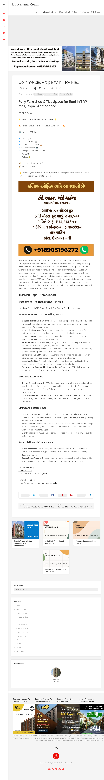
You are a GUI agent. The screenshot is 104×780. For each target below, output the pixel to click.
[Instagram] (4, 26)
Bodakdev (38, 94)
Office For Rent (64, 12)
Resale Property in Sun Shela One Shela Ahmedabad (23, 543)
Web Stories (95, 12)
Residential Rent (23, 617)
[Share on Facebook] (46, 495)
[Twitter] (4, 39)
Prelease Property (23, 628)
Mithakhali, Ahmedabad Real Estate (54, 542)
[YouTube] (4, 13)
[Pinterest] (4, 33)
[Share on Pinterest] (65, 495)
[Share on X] (28, 495)
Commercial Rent (50, 94)
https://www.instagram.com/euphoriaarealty (37, 483)
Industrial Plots (22, 636)
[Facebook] (4, 20)
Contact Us (84, 12)
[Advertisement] (56, 30)
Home (37, 12)
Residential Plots (23, 632)
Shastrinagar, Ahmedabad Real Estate (55, 571)
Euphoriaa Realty (26, 4)
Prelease (75, 12)
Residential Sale (22, 613)
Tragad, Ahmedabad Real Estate (85, 542)
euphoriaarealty (26, 94)
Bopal (41, 260)
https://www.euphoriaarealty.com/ (33, 473)
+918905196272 (25, 470)
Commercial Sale (23, 625)
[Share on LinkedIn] (84, 495)
